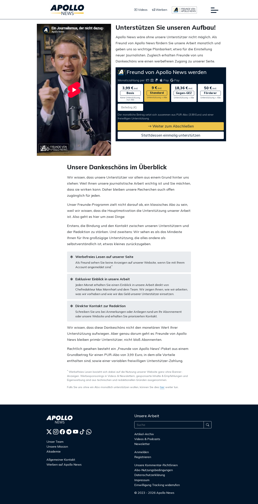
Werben (161, 10)
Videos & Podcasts (147, 439)
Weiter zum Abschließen (172, 126)
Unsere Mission (57, 446)
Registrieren (142, 457)
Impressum (141, 480)
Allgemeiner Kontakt (60, 459)
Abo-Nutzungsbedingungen (153, 470)
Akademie (53, 451)
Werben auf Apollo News (64, 464)
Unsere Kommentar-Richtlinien (156, 465)
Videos (142, 10)
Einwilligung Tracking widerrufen (157, 485)
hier (162, 387)
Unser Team (54, 441)
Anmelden (142, 452)
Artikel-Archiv (144, 434)
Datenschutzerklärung (149, 475)
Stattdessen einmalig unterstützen (170, 135)
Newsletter (142, 444)
